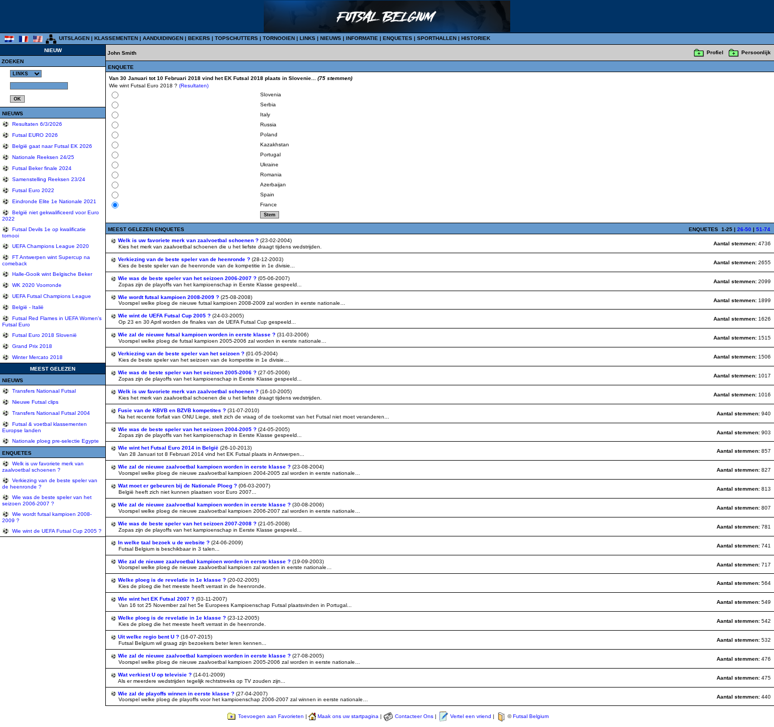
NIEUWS (330, 38)
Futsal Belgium (531, 716)
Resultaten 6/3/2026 (36, 124)
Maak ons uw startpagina (348, 716)
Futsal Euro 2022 (32, 190)
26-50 (744, 229)
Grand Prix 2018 (31, 346)
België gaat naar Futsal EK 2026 (51, 146)
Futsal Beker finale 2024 (41, 168)
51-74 (763, 229)
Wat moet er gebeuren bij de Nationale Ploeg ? (178, 486)
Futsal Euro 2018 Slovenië (44, 335)
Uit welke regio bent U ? (149, 637)
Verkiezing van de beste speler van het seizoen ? (182, 353)
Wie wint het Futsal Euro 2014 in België (169, 448)
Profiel (715, 52)
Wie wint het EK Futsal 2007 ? (157, 599)
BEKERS (199, 38)
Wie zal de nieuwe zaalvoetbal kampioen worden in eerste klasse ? (205, 467)
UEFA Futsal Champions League (51, 296)
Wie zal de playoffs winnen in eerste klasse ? (177, 693)
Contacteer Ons (414, 716)
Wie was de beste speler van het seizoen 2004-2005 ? (188, 429)
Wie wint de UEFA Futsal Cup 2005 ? (56, 531)
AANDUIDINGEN (163, 38)
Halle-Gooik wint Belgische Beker (51, 274)
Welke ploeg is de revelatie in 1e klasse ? (172, 580)
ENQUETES (397, 38)
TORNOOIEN (279, 38)
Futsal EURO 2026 (34, 135)
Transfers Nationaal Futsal (43, 391)
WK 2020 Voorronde (36, 285)
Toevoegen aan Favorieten (271, 716)
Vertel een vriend (470, 716)
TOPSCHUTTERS (236, 38)
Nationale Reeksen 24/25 (42, 157)
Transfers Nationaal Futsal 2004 (50, 413)
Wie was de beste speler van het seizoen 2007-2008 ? (188, 523)
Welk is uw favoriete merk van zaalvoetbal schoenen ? (43, 467)
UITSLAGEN (74, 38)
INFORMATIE (362, 38)
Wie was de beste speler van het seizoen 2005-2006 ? (188, 372)
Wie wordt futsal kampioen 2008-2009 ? (169, 297)
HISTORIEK (475, 38)
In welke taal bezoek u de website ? (164, 542)
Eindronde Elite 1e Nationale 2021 (53, 201)
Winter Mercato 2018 (37, 357)
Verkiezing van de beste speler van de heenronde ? (185, 259)
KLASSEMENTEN (116, 38)
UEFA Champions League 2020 (50, 246)
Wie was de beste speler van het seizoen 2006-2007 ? (47, 500)
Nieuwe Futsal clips (34, 402)
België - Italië (27, 307)
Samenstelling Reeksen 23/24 (48, 179)
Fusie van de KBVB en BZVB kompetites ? (172, 410)
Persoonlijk (756, 52)
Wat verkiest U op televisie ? (155, 675)
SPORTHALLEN (437, 38)
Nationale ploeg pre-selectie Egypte (55, 441)
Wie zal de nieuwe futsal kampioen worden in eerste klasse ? (197, 334)
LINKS (307, 38)
